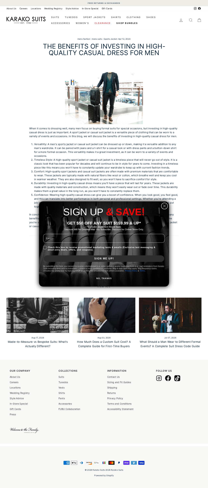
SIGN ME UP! (104, 258)
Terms (142, 271)
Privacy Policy (131, 271)
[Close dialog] (164, 206)
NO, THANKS (104, 278)
